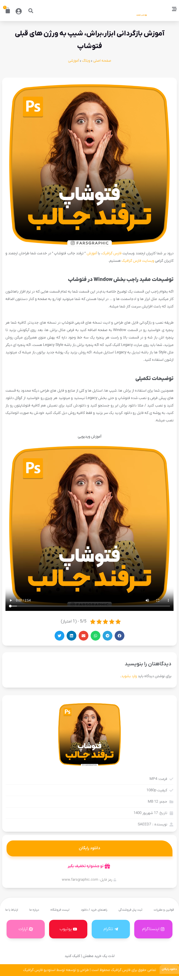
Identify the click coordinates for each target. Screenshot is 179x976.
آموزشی (73, 60)
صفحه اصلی (102, 60)
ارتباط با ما (11, 910)
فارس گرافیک (112, 253)
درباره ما (34, 910)
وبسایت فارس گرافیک (138, 260)
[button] (30, 10)
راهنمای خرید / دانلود (94, 910)
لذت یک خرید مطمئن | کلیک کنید (89, 956)
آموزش (92, 253)
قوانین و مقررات (164, 910)
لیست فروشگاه (59, 910)
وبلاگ (86, 60)
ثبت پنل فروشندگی (130, 910)
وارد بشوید (129, 676)
